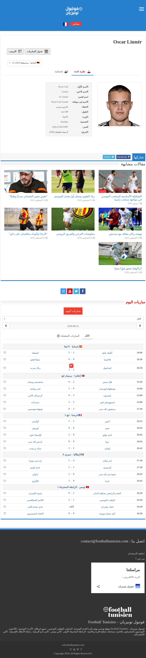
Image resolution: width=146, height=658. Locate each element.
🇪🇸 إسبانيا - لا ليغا (73, 346)
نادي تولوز (107, 435)
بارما (107, 481)
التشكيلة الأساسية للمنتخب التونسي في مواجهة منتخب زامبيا (121, 198)
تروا (107, 441)
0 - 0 (71, 359)
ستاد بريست (35, 448)
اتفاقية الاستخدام (136, 553)
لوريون (35, 428)
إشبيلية (35, 352)
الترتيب (12, 51)
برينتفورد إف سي (107, 409)
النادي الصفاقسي (35, 500)
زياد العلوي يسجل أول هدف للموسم (74, 196)
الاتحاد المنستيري (35, 513)
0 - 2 (71, 434)
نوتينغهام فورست (107, 388)
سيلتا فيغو (35, 359)
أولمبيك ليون (35, 435)
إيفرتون (107, 395)
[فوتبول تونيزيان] (73, 9)
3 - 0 (71, 409)
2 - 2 (71, 448)
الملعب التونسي (107, 500)
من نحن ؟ (140, 558)
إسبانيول (107, 368)
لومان (107, 448)
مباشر (75, 23)
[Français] (65, 24)
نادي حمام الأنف (35, 507)
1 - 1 (71, 370)
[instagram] (63, 291)
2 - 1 (71, 402)
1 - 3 (71, 352)
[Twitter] (76, 291)
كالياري (35, 481)
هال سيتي (107, 382)
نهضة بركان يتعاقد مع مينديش (125, 233)
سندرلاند (35, 402)
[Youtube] (70, 291)
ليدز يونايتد (35, 388)
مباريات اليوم (73, 311)
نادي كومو (35, 467)
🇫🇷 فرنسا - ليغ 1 (73, 415)
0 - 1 (71, 388)
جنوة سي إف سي (107, 474)
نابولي (35, 474)
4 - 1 (71, 460)
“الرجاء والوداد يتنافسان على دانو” (28, 233)
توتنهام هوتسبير (35, 409)
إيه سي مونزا (35, 460)
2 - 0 (71, 381)
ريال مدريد (35, 368)
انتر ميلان (107, 460)
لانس (107, 421)
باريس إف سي (35, 441)
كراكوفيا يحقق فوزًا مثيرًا (128, 268)
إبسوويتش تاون (107, 402)
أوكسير (35, 421)
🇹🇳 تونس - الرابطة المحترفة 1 (73, 487)
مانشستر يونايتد (35, 382)
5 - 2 (71, 421)
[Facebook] (82, 291)
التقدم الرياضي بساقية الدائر (107, 493)
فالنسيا (107, 359)
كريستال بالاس (35, 395)
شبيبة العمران (35, 493)
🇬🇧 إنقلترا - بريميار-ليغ (73, 375)
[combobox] (25, 62)
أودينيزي (107, 467)
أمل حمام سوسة (107, 513)
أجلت (71, 506)
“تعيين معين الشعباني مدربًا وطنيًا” (28, 196)
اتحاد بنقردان (107, 507)
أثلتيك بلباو (107, 352)
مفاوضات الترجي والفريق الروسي (75, 233)
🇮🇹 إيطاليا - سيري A (73, 454)
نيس (107, 428)
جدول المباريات (35, 51)
